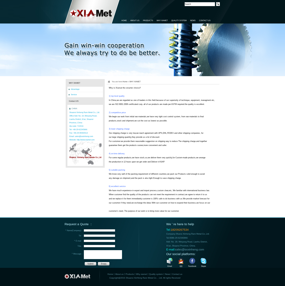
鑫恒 (92, 12)
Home (125, 82)
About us (119, 274)
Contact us (177, 274)
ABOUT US (134, 20)
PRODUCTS (148, 20)
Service (74, 95)
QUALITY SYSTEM (179, 20)
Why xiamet (141, 274)
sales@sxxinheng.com (189, 249)
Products (130, 274)
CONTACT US (204, 20)
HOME (124, 20)
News (167, 274)
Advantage (75, 89)
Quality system (156, 274)
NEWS (192, 20)
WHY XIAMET (162, 20)
